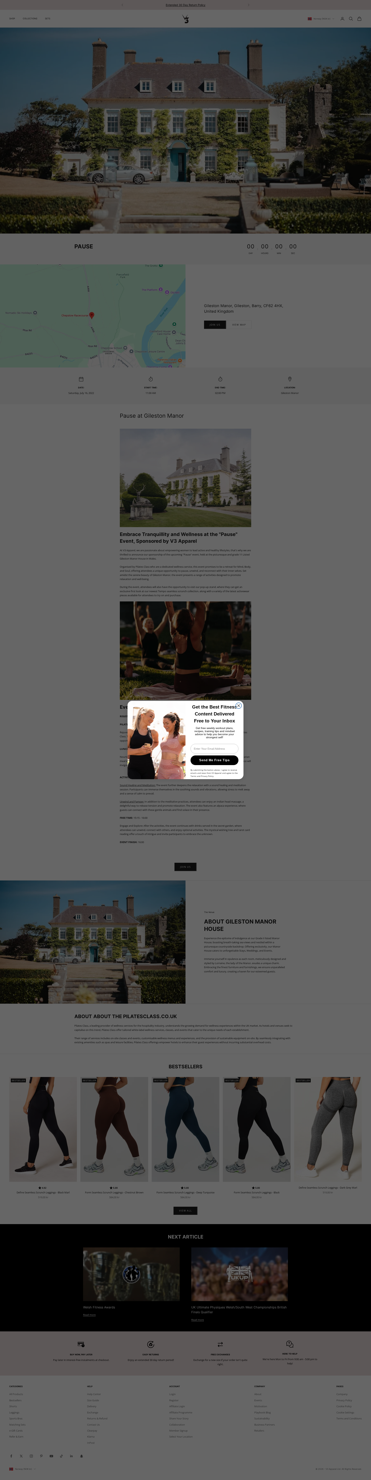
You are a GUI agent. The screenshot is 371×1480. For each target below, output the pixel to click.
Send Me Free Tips (214, 760)
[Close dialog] (239, 706)
